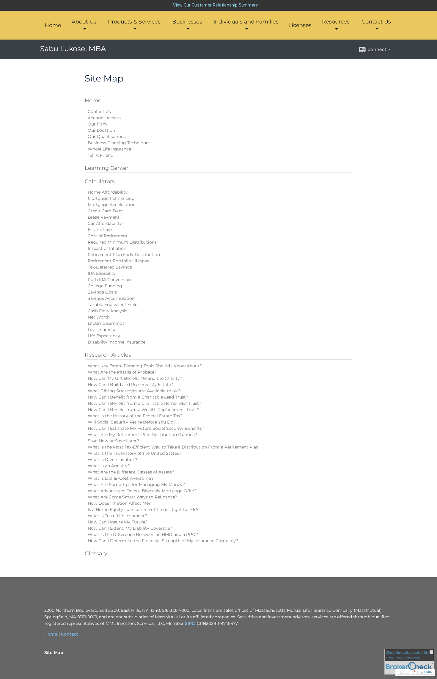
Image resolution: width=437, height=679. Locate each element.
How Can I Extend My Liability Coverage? (130, 528)
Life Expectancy (104, 335)
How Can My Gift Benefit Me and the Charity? (135, 378)
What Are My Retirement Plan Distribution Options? (142, 434)
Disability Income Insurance (116, 342)
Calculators (100, 181)
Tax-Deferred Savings (110, 267)
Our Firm (97, 124)
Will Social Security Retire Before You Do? (131, 422)
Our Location (101, 130)
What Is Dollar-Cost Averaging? (121, 478)
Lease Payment (104, 217)
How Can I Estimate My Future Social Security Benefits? (146, 428)
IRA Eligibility (102, 273)
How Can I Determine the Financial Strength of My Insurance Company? (163, 540)
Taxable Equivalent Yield (113, 304)
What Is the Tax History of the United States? (134, 453)
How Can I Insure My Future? (117, 522)
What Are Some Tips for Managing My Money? (136, 484)
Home (53, 25)
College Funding (105, 285)
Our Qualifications (107, 136)
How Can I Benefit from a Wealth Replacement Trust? (143, 409)
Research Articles (108, 355)
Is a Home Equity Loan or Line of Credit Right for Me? (143, 509)
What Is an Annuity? (109, 465)
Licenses (300, 25)
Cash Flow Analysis (107, 310)
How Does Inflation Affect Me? (119, 503)
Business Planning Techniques (119, 142)
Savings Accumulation (111, 298)
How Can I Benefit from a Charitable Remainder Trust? (144, 403)
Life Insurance (102, 329)
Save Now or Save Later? (113, 440)
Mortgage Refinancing (111, 198)
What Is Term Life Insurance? (117, 515)
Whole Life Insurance (109, 149)
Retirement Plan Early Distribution (124, 254)
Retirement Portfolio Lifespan (119, 261)
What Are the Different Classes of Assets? (131, 472)
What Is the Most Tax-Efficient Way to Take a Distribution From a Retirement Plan (173, 447)
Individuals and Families (246, 21)
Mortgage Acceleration (112, 204)
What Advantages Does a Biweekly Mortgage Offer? (142, 490)
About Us (84, 21)
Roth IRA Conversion (109, 279)
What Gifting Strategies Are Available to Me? (134, 390)
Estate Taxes (100, 229)
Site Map (53, 652)
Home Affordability (108, 192)
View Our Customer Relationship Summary (215, 5)
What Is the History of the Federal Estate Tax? (135, 415)
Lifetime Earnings (106, 323)
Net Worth (99, 317)
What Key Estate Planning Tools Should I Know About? (145, 365)
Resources (336, 21)
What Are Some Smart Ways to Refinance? (132, 497)
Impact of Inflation (107, 248)
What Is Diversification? (112, 459)
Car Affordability (105, 223)
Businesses (187, 21)
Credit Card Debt (105, 211)
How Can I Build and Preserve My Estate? (130, 384)
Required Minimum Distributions (122, 242)
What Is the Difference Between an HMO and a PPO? (143, 534)
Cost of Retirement (108, 236)
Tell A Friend (100, 155)
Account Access (104, 117)
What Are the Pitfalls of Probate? (122, 372)
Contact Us (376, 21)
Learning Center (106, 168)
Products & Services (134, 21)
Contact (69, 634)
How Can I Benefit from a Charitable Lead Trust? (138, 397)
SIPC (190, 623)
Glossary (96, 553)
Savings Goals (102, 292)
